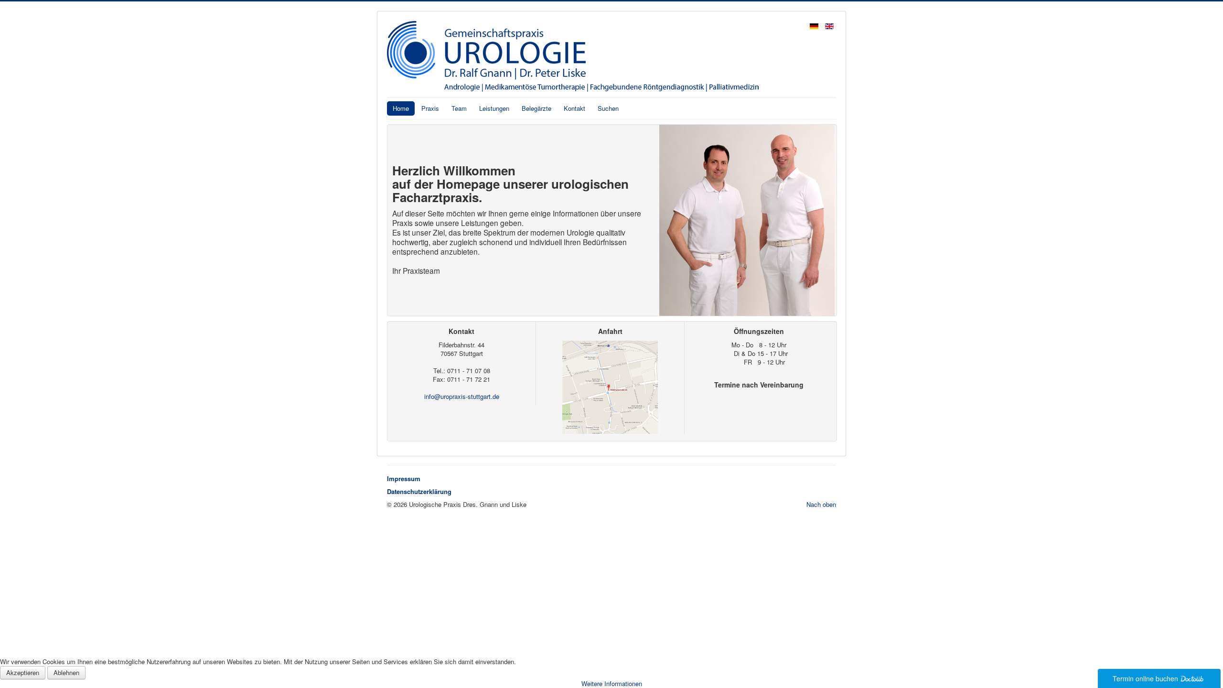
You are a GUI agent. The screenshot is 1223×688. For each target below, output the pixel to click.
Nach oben (821, 504)
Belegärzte (536, 108)
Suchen (608, 108)
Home (401, 108)
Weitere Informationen (611, 683)
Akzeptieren (22, 672)
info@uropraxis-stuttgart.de (461, 396)
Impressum (403, 478)
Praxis (430, 108)
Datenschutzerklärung (419, 491)
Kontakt (574, 108)
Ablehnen (66, 672)
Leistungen (494, 108)
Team (459, 108)
